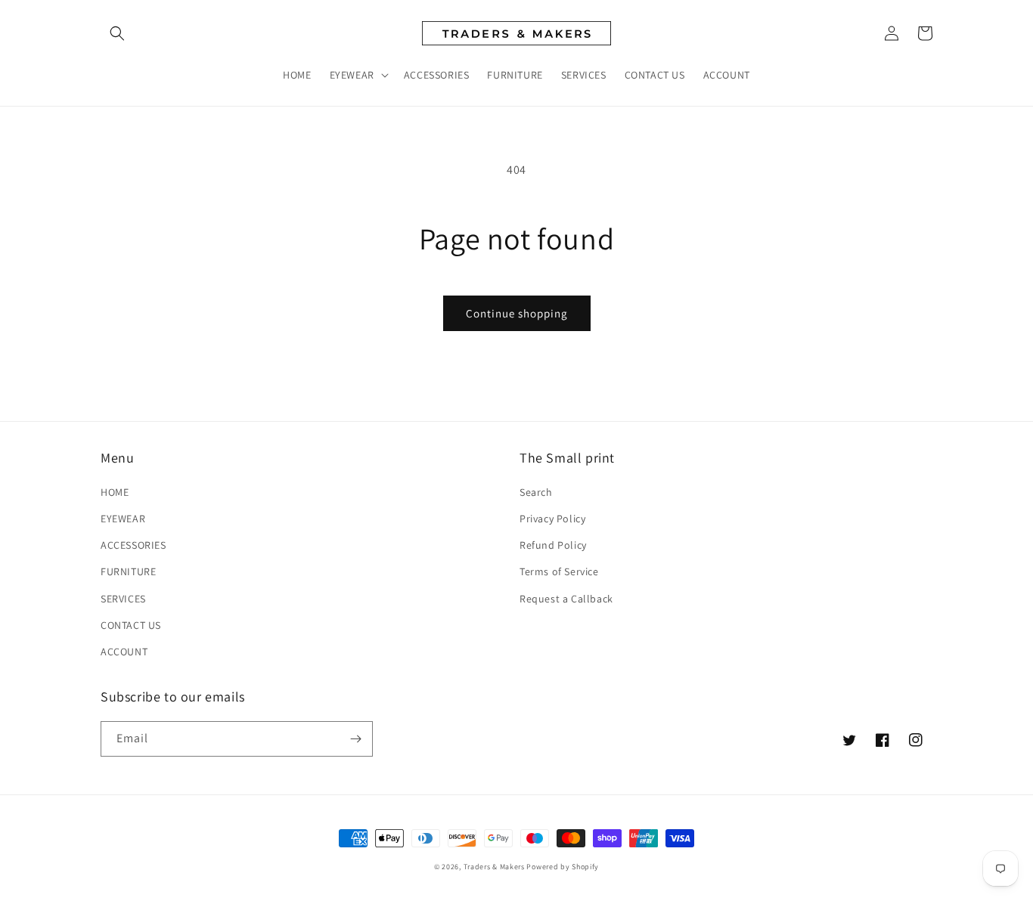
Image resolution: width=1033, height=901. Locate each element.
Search (536, 492)
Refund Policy (553, 545)
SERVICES (123, 598)
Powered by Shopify (562, 867)
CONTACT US (131, 625)
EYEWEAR (123, 518)
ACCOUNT (124, 651)
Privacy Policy (552, 518)
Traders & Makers (494, 867)
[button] (117, 33)
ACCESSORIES (133, 545)
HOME (115, 492)
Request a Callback (566, 598)
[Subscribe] (355, 739)
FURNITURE (128, 571)
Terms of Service (559, 571)
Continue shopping (517, 313)
